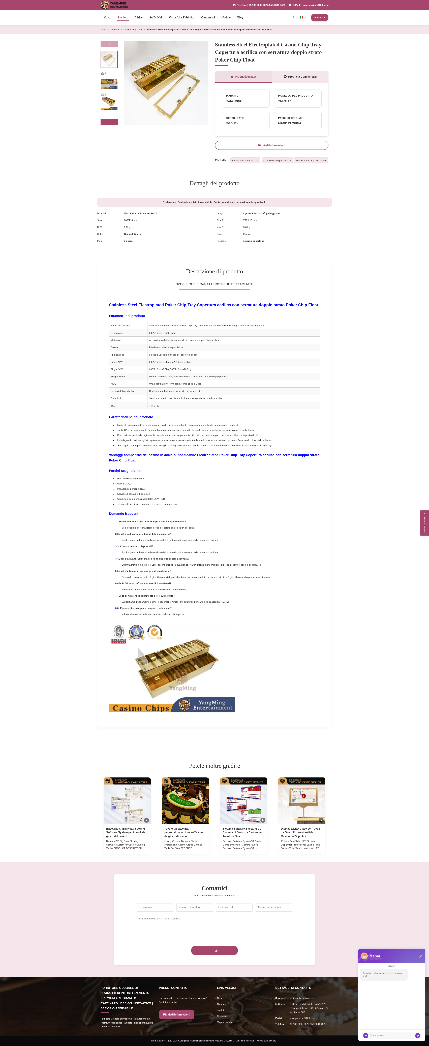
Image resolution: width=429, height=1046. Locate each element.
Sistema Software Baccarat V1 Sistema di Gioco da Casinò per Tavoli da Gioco (243, 832)
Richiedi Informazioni (271, 145)
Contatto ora (127, 848)
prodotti (115, 29)
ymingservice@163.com (302, 1018)
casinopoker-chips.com (302, 998)
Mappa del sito (225, 1022)
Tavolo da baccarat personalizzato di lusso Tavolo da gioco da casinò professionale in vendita (183, 832)
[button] (109, 122)
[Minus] (421, 956)
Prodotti (123, 17)
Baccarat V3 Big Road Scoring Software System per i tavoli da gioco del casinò (125, 832)
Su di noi (155, 17)
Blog (240, 17)
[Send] (417, 1035)
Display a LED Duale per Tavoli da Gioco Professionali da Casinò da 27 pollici (300, 832)
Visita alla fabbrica (182, 17)
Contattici (222, 1016)
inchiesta (319, 17)
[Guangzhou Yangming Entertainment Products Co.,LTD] (116, 5)
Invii (215, 950)
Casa (103, 29)
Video (139, 17)
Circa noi (221, 1004)
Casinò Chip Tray (133, 29)
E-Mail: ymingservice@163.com (310, 5)
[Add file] (365, 1035)
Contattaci (208, 17)
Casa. (107, 17)
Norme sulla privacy (266, 1040)
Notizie (226, 17)
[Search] (293, 17)
